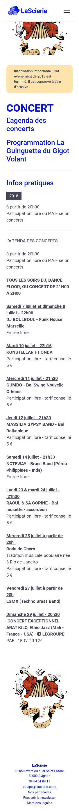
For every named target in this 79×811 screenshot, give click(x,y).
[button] (67, 11)
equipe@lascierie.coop (39, 787)
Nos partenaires (39, 792)
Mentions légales (39, 803)
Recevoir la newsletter (39, 798)
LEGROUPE (53, 634)
